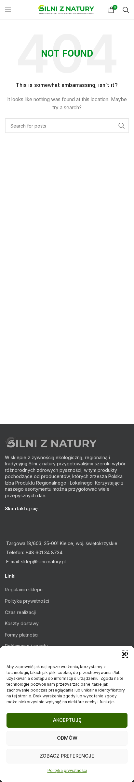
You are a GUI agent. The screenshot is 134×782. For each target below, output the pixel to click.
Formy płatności (21, 635)
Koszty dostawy (22, 623)
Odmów (67, 738)
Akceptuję (67, 720)
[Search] (125, 9)
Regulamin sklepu (24, 589)
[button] (124, 654)
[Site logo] (67, 9)
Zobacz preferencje (67, 756)
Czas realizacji (20, 612)
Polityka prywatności (67, 770)
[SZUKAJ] (121, 125)
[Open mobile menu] (8, 9)
